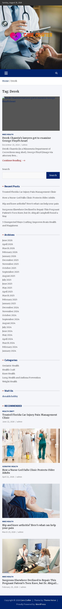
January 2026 (9, 256)
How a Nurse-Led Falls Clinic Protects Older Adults (28, 197)
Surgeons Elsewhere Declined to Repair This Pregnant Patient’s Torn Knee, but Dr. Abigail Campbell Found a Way (30, 213)
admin (24, 144)
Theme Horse (50, 600)
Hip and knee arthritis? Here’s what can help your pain (30, 203)
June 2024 (7, 331)
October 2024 (9, 315)
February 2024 (9, 347)
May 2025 (7, 287)
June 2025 (7, 283)
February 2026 (9, 252)
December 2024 (10, 307)
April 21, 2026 (8, 476)
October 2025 (9, 268)
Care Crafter (25, 600)
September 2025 (10, 272)
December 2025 (10, 260)
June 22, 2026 (8, 421)
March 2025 (8, 295)
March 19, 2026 (8, 532)
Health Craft (8, 369)
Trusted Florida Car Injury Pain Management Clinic (29, 192)
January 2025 (9, 303)
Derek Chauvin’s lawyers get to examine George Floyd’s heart (26, 139)
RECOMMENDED (13, 406)
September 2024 (10, 319)
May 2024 (7, 335)
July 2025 (6, 279)
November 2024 (10, 311)
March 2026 (8, 248)
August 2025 (8, 276)
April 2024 (7, 339)
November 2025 (10, 264)
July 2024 (7, 327)
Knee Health (7, 134)
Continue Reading (12, 160)
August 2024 (8, 323)
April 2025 (7, 291)
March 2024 (8, 343)
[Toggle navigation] (6, 73)
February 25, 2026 (10, 587)
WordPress (41, 604)
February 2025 (9, 299)
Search (6, 169)
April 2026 (7, 244)
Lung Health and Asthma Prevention (21, 377)
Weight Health (9, 381)
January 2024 (9, 351)
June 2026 (7, 240)
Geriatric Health (10, 365)
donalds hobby (10, 396)
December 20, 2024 (11, 144)
